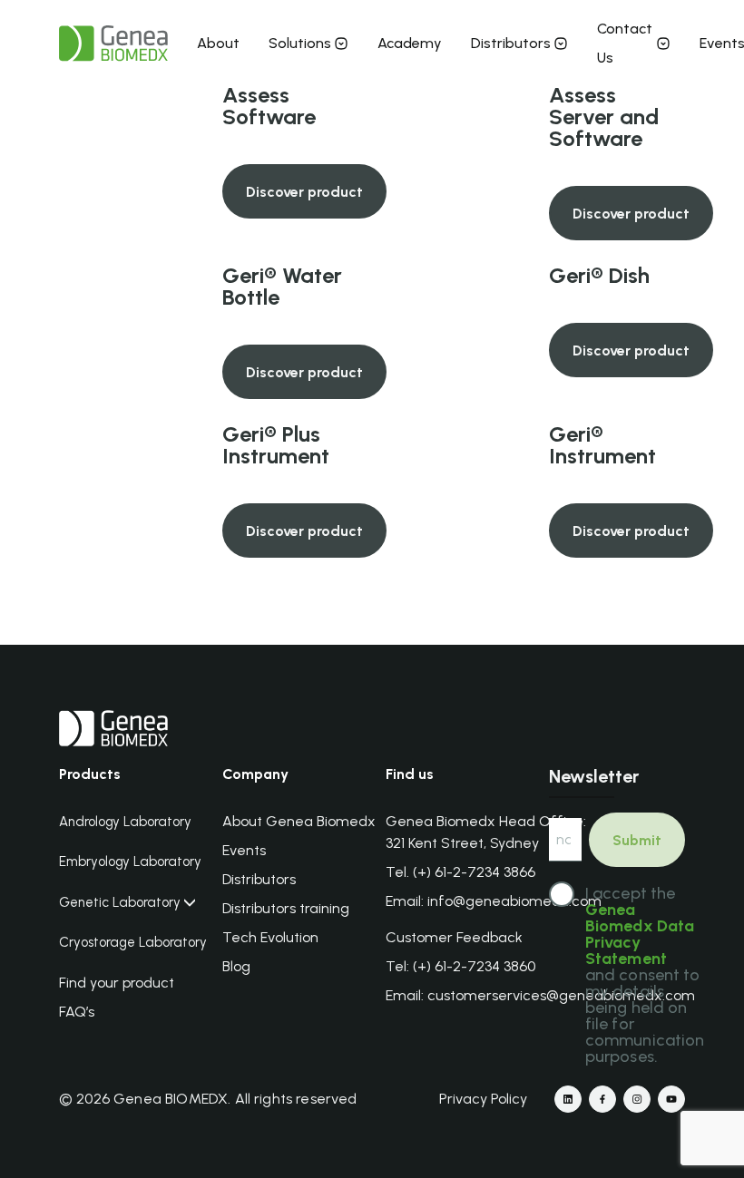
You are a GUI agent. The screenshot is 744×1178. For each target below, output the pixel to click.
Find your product (116, 982)
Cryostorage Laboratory (133, 942)
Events (244, 850)
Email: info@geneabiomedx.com (494, 901)
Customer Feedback (454, 937)
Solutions (300, 43)
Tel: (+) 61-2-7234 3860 (460, 966)
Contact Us (624, 43)
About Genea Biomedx (299, 821)
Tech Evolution (270, 937)
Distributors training (285, 908)
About (218, 43)
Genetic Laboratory (120, 903)
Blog (236, 966)
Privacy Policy (483, 1098)
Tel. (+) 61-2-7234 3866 (460, 872)
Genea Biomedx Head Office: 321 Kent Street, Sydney (486, 832)
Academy (409, 43)
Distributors (511, 43)
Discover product (304, 191)
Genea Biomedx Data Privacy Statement (639, 934)
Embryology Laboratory (130, 862)
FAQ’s (76, 1011)
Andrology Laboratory (125, 822)
